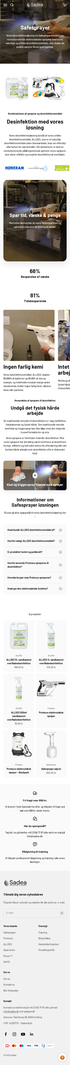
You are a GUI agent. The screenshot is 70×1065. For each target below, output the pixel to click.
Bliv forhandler (11, 990)
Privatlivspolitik (46, 950)
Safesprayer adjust (51, 768)
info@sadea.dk (11, 1011)
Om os (6, 978)
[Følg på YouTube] (23, 1034)
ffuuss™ (8, 955)
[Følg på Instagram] (14, 1034)
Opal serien (9, 950)
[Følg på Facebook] (5, 1034)
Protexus (51, 708)
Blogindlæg (44, 938)
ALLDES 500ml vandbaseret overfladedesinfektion (19, 716)
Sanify (6, 961)
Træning (42, 932)
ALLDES (19, 655)
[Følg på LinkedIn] (31, 1034)
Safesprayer (51, 765)
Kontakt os (9, 984)
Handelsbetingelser (48, 944)
